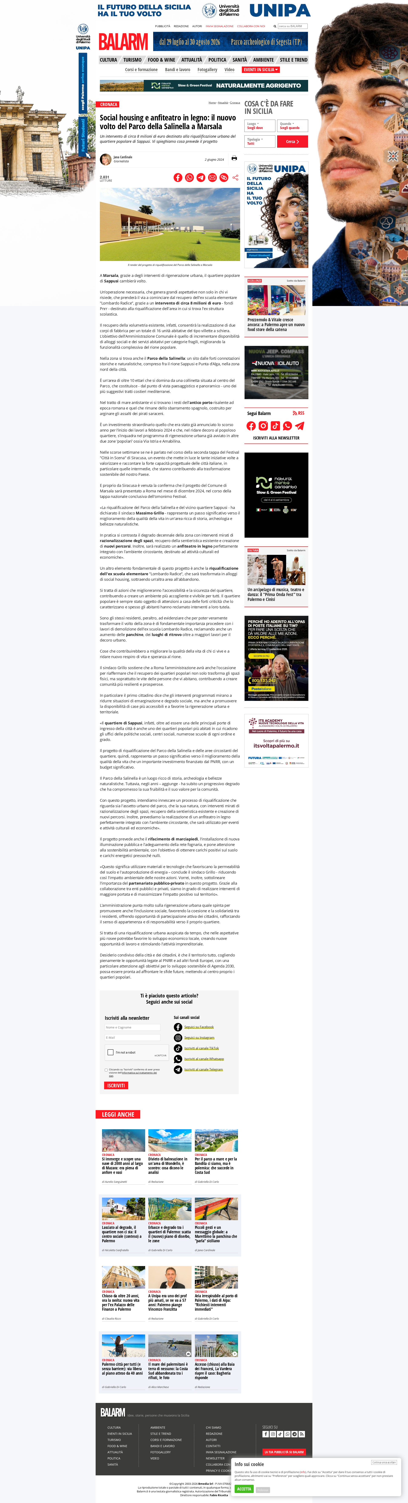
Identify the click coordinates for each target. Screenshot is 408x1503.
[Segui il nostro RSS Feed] (302, 1434)
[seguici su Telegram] (294, 1434)
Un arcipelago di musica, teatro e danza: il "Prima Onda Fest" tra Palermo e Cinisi (276, 594)
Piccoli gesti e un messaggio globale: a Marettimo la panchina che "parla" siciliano (216, 1234)
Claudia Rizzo (113, 1318)
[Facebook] (178, 1027)
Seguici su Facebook (199, 1027)
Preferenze (263, 1490)
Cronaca (235, 102)
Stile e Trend (160, 1434)
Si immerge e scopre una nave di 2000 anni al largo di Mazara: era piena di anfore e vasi (122, 1165)
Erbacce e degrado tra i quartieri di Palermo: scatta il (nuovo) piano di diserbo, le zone (169, 1234)
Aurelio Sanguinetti (116, 1182)
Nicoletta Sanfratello (117, 1250)
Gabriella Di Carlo (208, 1182)
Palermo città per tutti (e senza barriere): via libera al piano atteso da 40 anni (122, 1368)
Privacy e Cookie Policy (224, 1471)
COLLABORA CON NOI (251, 26)
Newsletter (215, 1458)
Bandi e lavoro (177, 69)
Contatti (213, 1446)
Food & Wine (117, 1446)
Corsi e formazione (141, 69)
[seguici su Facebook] (265, 1434)
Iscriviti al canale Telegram (203, 1069)
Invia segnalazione (221, 1452)
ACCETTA (244, 1489)
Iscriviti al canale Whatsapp (204, 1059)
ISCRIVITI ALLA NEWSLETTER (276, 438)
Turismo (114, 1440)
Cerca (290, 141)
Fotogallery (207, 69)
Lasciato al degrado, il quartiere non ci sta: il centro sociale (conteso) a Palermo (122, 1234)
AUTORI (197, 26)
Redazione (157, 1182)
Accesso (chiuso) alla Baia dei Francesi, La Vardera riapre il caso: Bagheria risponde (215, 1370)
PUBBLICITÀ (162, 26)
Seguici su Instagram (199, 1037)
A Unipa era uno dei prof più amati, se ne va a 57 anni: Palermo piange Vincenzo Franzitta (167, 1302)
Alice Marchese (160, 1387)
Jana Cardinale (206, 1250)
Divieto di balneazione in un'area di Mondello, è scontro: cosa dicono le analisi (167, 1165)
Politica (114, 1458)
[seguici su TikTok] (280, 1434)
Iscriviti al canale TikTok (201, 1048)
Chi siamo (213, 1427)
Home (212, 102)
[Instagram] (178, 1037)
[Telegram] (178, 1069)
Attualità (223, 102)
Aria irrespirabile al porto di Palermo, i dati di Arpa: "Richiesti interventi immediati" (216, 1302)
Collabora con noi (221, 1464)
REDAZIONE (181, 26)
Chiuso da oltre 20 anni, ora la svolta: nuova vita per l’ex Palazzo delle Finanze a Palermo (120, 1302)
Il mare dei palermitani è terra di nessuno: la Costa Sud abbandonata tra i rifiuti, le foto (168, 1370)
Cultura (114, 1427)
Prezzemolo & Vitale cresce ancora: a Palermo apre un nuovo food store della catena (276, 324)
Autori (211, 1440)
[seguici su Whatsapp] (287, 1434)
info (302, 1472)
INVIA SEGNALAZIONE (220, 26)
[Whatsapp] (178, 1059)
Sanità (113, 1464)
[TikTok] (178, 1048)
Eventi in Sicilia (120, 1434)
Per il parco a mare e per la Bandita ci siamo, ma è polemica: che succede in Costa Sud (216, 1165)
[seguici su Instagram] (273, 1434)
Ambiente (157, 1427)
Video (229, 69)
